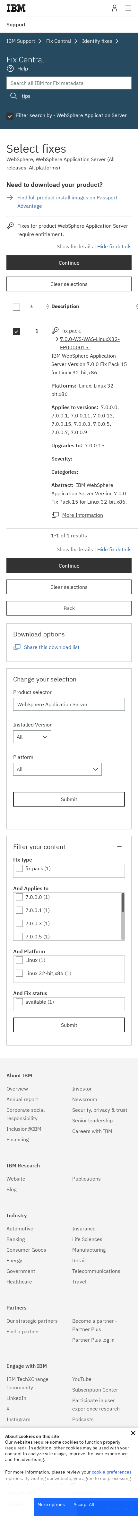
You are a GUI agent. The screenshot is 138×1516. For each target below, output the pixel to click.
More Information (82, 515)
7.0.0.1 (33, 910)
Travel (79, 1281)
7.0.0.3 (33, 923)
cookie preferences (112, 1472)
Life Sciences (87, 1239)
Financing (17, 1139)
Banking (15, 1239)
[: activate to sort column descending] (37, 309)
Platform (23, 757)
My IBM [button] (114, 10)
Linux (31, 960)
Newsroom (84, 1099)
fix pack (34, 868)
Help (22, 68)
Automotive (19, 1228)
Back (69, 608)
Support (16, 24)
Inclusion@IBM (23, 1129)
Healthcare (19, 1281)
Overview (17, 1088)
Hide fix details (114, 246)
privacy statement (99, 1484)
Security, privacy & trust (99, 1110)
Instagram (18, 1419)
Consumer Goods (26, 1250)
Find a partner (22, 1331)
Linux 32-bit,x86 (44, 973)
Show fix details (75, 246)
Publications (86, 1178)
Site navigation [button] (128, 11)
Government (20, 1271)
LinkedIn (16, 1398)
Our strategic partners (32, 1321)
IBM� (16, 8)
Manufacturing (89, 1250)
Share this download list (52, 647)
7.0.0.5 (33, 936)
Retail (79, 1260)
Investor (82, 1088)
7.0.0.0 (33, 897)
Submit (69, 799)
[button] (133, 1433)
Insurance (84, 1228)
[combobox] (32, 736)
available (35, 1002)
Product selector (32, 692)
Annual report (22, 1099)
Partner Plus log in (93, 1340)
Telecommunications (96, 1271)
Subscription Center (95, 1389)
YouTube (81, 1379)
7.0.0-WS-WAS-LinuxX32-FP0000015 (90, 343)
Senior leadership (92, 1120)
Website (15, 1178)
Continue (69, 263)
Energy (14, 1260)
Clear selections (69, 284)
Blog (11, 1189)
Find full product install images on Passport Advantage (67, 201)
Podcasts (83, 1419)
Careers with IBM (92, 1131)
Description (65, 306)
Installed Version (33, 724)
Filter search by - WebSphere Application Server (71, 115)
